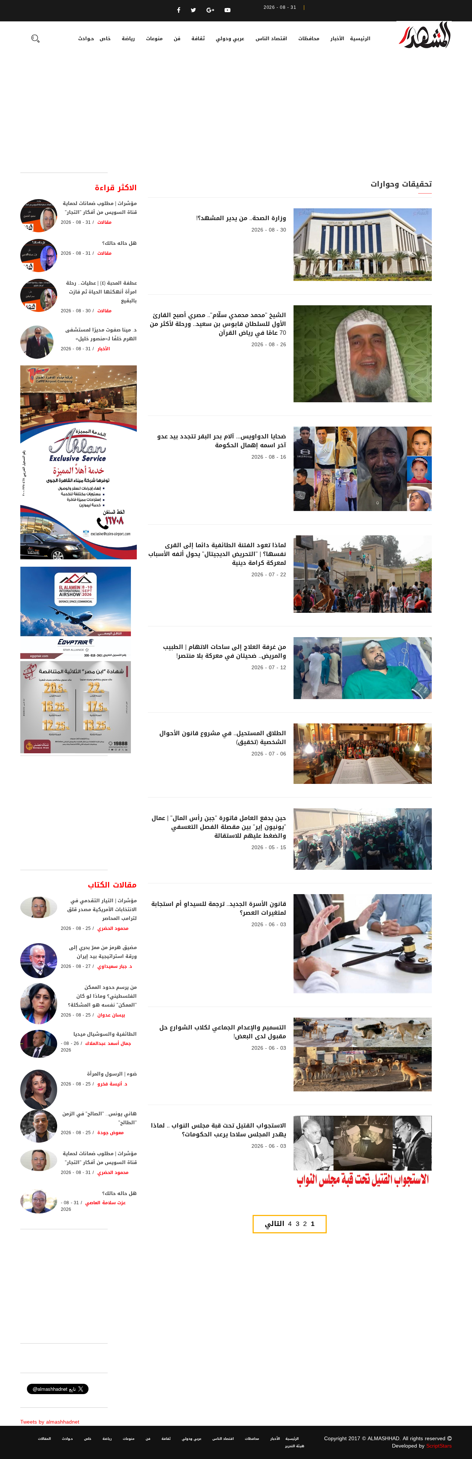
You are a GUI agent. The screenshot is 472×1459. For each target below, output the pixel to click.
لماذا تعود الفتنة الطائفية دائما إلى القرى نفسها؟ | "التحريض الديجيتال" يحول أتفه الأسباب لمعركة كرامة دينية (217, 554)
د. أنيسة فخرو (112, 1084)
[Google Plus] (210, 10)
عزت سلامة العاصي (105, 1203)
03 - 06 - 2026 (268, 925)
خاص (105, 38)
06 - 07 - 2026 (268, 754)
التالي (274, 1224)
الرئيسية (360, 38)
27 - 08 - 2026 (76, 966)
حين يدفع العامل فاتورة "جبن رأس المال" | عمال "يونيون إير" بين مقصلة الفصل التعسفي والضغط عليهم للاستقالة (219, 826)
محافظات (308, 38)
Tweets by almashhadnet (49, 1422)
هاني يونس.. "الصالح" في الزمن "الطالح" (99, 1118)
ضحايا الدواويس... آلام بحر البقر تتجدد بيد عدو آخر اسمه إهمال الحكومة (221, 441)
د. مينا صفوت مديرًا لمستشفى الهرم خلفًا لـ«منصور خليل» (101, 334)
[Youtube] (227, 10)
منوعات (154, 38)
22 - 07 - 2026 (268, 575)
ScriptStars (439, 1446)
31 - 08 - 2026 (76, 222)
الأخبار (337, 38)
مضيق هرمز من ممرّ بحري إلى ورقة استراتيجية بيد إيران (103, 952)
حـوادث (86, 38)
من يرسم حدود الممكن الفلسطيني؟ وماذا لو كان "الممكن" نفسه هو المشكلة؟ (102, 996)
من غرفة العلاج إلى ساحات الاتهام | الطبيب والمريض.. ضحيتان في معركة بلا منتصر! (224, 651)
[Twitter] (193, 10)
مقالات (104, 222)
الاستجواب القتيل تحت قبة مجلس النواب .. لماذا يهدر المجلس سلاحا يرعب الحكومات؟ (218, 1130)
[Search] (35, 39)
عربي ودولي (230, 38)
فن (177, 38)
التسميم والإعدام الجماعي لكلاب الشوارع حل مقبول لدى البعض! (222, 1032)
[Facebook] (178, 10)
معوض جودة (110, 1133)
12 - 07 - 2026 (268, 668)
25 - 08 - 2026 (76, 928)
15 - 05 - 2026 (268, 847)
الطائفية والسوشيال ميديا (105, 1034)
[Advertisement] (236, 117)
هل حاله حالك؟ (119, 243)
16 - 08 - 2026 (268, 457)
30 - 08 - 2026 (268, 230)
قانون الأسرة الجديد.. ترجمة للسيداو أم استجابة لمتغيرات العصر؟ (218, 908)
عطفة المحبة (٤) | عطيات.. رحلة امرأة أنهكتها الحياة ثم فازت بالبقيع (101, 291)
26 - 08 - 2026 (268, 345)
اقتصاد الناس (271, 38)
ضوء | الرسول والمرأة (112, 1073)
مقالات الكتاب (112, 885)
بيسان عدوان (111, 1015)
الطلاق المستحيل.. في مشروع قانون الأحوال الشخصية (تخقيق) (222, 737)
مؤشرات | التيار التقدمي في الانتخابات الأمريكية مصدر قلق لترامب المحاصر (102, 909)
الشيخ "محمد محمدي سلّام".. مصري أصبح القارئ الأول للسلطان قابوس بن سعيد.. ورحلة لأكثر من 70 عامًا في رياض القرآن (218, 323)
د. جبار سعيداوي (114, 966)
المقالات (44, 1438)
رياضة (128, 38)
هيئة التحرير (294, 1446)
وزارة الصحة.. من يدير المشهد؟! (241, 218)
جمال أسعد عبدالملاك (108, 1043)
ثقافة (198, 38)
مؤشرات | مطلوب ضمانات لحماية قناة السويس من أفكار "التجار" (100, 208)
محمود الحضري (113, 928)
